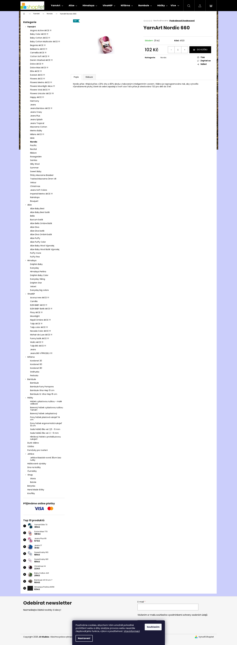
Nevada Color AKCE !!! (40, 331)
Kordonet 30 (36, 360)
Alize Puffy (35, 238)
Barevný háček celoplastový (43, 413)
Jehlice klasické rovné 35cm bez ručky (45, 458)
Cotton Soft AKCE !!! (39, 56)
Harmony (34, 101)
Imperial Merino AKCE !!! (41, 193)
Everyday (34, 268)
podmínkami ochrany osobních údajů (188, 614)
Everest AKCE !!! (37, 75)
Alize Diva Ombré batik (41, 234)
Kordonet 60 (36, 364)
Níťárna (31, 357)
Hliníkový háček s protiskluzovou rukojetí (45, 437)
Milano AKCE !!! (37, 134)
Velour (33, 182)
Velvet (33, 286)
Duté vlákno (33, 442)
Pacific (33, 145)
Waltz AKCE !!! (36, 342)
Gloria (33, 478)
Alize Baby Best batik (40, 212)
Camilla (33, 301)
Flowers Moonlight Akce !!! (42, 86)
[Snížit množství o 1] (171, 49)
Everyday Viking (37, 279)
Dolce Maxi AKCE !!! (39, 67)
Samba (33, 160)
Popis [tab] (76, 77)
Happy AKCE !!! (37, 97)
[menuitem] (57, 5)
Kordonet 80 (36, 368)
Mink (32, 138)
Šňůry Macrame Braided (41, 175)
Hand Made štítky (35, 489)
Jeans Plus (35, 115)
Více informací (132, 631)
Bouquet (34, 201)
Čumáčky (32, 471)
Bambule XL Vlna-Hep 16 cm (43, 394)
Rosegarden (36, 156)
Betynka (31, 486)
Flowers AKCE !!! (37, 78)
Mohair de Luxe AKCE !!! (41, 334)
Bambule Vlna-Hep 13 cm (42, 390)
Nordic (33, 141)
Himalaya (31, 260)
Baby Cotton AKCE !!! (40, 37)
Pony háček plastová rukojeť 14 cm (45, 418)
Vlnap (30, 474)
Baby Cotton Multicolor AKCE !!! (45, 41)
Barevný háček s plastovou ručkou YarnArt (46, 408)
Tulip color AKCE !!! (39, 327)
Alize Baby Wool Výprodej (42, 245)
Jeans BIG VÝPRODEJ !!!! (41, 353)
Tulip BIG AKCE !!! (38, 345)
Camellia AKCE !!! (38, 52)
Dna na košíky (34, 467)
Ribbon (33, 152)
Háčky (30, 397)
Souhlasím (153, 627)
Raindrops (35, 197)
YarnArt (31, 26)
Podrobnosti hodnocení (182, 20)
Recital (33, 149)
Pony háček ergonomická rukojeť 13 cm (46, 424)
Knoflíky (31, 493)
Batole (33, 482)
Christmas (35, 186)
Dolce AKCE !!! (36, 63)
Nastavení (84, 638)
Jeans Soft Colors (38, 190)
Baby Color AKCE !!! (39, 34)
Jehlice (30, 454)
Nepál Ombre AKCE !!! (40, 319)
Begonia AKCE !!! (38, 45)
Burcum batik (36, 219)
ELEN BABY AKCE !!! (38, 305)
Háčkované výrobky (36, 463)
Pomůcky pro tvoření (37, 450)
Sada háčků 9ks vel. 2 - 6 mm (44, 433)
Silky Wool (35, 164)
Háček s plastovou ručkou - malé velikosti (46, 402)
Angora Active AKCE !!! (40, 30)
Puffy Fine (35, 256)
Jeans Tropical (37, 123)
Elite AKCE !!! (36, 71)
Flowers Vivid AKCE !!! (40, 89)
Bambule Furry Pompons (42, 386)
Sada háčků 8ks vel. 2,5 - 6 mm (45, 429)
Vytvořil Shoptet (206, 637)
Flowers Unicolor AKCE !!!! (42, 93)
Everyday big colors (39, 290)
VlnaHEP (31, 293)
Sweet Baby (35, 171)
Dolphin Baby (36, 264)
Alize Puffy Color (38, 242)
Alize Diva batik (37, 230)
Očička (30, 446)
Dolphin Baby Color (39, 275)
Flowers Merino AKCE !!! (41, 82)
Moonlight (35, 316)
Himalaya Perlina (38, 271)
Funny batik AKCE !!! (39, 338)
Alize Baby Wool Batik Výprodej (44, 249)
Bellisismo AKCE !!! (38, 49)
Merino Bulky (36, 130)
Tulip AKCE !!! (36, 323)
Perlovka (34, 375)
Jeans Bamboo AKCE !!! (41, 108)
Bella (32, 215)
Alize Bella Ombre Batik (41, 223)
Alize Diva (34, 227)
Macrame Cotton (38, 126)
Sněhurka (34, 371)
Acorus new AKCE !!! (39, 297)
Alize (29, 204)
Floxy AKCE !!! (36, 312)
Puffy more (35, 253)
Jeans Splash (36, 119)
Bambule (31, 379)
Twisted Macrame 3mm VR (43, 178)
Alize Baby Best (37, 208)
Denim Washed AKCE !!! (41, 60)
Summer (34, 167)
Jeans (33, 104)
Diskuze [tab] (89, 77)
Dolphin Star (36, 282)
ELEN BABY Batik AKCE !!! (41, 308)
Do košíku (202, 49)
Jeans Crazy (36, 112)
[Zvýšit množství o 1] (184, 49)
